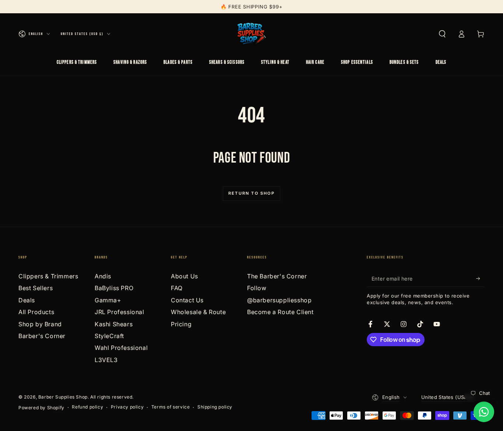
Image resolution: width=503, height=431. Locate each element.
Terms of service (170, 407)
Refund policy (87, 407)
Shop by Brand (40, 324)
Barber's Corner (42, 336)
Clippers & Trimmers (48, 276)
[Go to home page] (251, 34)
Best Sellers (35, 288)
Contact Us (187, 300)
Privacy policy (127, 407)
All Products (36, 312)
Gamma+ (108, 300)
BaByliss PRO (114, 288)
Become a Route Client (280, 312)
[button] (442, 34)
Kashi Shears (114, 324)
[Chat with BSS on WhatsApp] (484, 412)
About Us (184, 276)
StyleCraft (109, 336)
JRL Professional (119, 312)
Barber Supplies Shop (63, 397)
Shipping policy (214, 407)
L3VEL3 (106, 360)
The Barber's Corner (277, 276)
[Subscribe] (480, 278)
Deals (26, 300)
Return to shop (251, 193)
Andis (103, 276)
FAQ (177, 288)
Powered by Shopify (41, 407)
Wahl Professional (121, 347)
